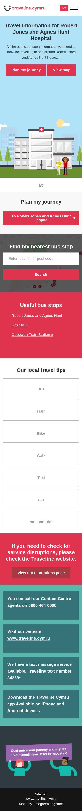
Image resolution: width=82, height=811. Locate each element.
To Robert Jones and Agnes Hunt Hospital (41, 218)
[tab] (41, 388)
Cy (64, 7)
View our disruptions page (41, 573)
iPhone (49, 704)
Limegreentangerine (48, 804)
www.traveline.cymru (28, 638)
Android (15, 710)
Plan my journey (26, 70)
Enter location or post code (30, 258)
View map (61, 70)
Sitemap (41, 794)
